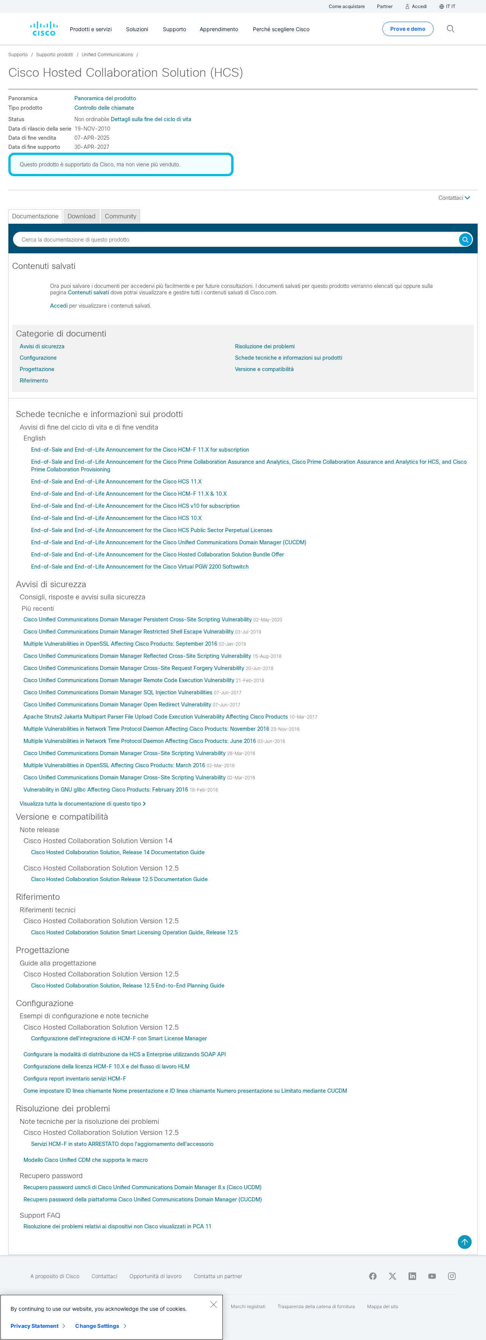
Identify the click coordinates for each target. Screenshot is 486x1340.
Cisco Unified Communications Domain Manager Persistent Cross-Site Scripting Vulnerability (138, 619)
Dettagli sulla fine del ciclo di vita (151, 119)
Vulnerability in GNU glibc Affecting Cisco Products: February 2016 (106, 790)
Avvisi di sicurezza (42, 346)
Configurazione (38, 358)
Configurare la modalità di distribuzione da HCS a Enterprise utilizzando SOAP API (125, 1054)
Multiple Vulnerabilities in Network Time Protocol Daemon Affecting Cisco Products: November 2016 (147, 729)
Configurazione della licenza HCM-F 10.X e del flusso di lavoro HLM (106, 1066)
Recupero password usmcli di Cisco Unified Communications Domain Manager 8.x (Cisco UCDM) (143, 1187)
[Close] (213, 1304)
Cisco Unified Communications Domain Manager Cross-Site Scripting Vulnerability (125, 753)
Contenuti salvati (88, 292)
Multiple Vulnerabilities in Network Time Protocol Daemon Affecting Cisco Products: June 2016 (140, 741)
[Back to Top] (465, 1242)
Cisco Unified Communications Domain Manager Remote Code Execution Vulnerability (130, 680)
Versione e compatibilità (264, 369)
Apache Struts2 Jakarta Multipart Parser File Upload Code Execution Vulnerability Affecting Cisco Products (156, 717)
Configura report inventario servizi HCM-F (75, 1079)
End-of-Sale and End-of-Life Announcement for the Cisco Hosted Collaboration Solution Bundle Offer (157, 554)
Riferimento (34, 381)
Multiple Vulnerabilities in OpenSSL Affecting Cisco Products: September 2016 (121, 644)
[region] (111, 1317)
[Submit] (465, 240)
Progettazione (37, 369)
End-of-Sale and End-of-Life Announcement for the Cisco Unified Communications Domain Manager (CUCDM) (168, 542)
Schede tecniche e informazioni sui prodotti (288, 358)
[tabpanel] (243, 289)
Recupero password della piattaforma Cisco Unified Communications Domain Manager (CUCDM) (143, 1199)
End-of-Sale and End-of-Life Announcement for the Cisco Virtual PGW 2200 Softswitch (140, 567)
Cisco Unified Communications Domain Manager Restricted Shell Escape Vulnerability (129, 632)
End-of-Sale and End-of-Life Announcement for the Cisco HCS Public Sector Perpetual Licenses (151, 530)
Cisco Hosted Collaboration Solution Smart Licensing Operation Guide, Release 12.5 (134, 932)
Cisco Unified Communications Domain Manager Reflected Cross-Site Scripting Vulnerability (138, 656)
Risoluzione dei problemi (265, 346)
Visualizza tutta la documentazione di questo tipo (80, 804)
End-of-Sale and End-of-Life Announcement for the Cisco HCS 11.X (116, 482)
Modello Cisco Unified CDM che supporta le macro (86, 1160)
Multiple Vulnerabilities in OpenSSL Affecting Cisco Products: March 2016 (115, 765)
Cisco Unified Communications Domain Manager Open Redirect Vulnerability (118, 705)
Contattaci (452, 198)
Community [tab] (120, 216)
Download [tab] (82, 216)
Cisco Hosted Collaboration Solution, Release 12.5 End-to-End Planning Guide (127, 986)
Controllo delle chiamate (104, 108)
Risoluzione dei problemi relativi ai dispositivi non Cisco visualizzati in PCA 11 (117, 1226)
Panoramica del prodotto (105, 98)
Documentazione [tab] (35, 216)
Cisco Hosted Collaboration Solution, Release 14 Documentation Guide (118, 852)
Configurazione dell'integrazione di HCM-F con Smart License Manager (119, 1038)
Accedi (59, 306)
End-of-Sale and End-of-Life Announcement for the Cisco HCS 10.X (116, 518)
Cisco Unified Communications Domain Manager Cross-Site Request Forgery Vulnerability (135, 668)
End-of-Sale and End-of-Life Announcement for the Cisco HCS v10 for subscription (135, 506)
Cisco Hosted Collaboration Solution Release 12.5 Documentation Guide (119, 879)
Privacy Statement (34, 1326)
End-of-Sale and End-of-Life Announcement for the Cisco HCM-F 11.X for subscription (140, 450)
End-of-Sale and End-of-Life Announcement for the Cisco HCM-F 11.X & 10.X (129, 494)
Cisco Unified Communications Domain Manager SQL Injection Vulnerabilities (119, 692)
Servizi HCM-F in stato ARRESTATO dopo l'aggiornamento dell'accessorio (122, 1144)
